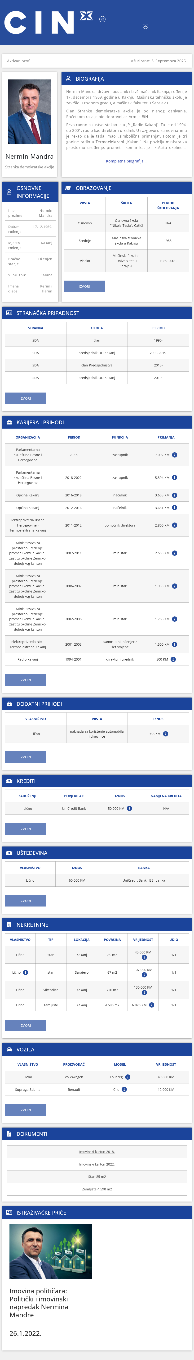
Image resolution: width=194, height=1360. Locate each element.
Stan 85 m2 (97, 1176)
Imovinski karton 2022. (97, 1164)
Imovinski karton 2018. (97, 1151)
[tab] (84, 286)
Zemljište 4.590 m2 (97, 1189)
